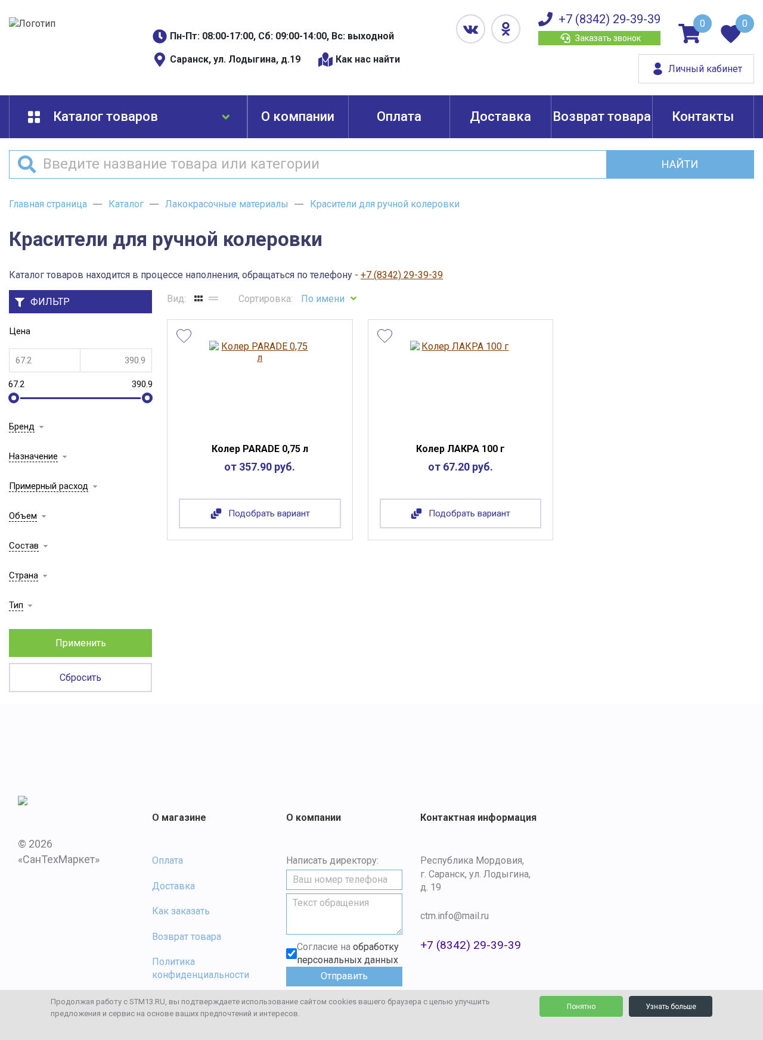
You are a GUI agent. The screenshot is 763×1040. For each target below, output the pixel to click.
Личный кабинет (705, 68)
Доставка (500, 116)
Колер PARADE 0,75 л (260, 448)
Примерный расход (48, 486)
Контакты (703, 116)
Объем (23, 515)
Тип (16, 605)
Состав (24, 545)
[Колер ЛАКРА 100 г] (460, 384)
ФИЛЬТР (50, 301)
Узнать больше (671, 1006)
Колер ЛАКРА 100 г (460, 448)
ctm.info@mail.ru (454, 915)
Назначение (33, 456)
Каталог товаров (105, 116)
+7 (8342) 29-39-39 (609, 19)
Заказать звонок (608, 38)
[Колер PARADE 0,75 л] (260, 384)
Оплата (399, 116)
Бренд (22, 426)
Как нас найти (368, 59)
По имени (323, 298)
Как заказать (181, 911)
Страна (23, 575)
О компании (297, 116)
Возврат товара (602, 116)
